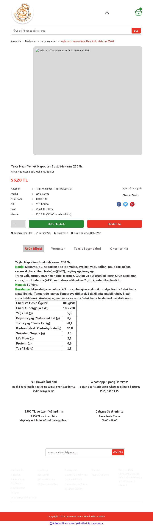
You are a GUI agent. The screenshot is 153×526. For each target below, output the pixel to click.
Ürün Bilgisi (33, 248)
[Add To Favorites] (21, 233)
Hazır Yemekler (44, 188)
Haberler (15, 474)
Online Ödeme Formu (76, 484)
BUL (136, 30)
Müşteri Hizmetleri (48, 484)
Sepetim (96, 470)
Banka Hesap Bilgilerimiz (18, 481)
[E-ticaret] (76, 523)
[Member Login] (107, 12)
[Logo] (22, 13)
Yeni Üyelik (43, 474)
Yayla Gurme (42, 193)
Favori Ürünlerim (100, 474)
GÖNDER (118, 452)
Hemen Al (114, 223)
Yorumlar (58, 248)
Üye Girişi (43, 470)
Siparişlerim (71, 470)
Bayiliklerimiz (18, 488)
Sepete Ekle (56, 223)
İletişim (15, 492)
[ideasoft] (56, 523)
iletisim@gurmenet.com (24, 497)
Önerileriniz (119, 248)
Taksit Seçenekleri (87, 248)
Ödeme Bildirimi (73, 479)
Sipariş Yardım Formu (76, 474)
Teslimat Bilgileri (74, 488)
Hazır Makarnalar (63, 188)
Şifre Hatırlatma (46, 479)
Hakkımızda (17, 470)
